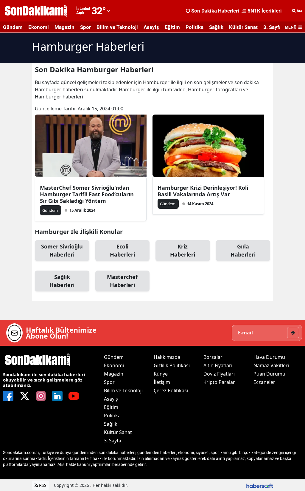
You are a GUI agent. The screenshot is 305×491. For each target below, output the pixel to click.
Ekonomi (38, 27)
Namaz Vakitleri (271, 365)
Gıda (243, 250)
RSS (42, 485)
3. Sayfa (272, 27)
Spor (85, 27)
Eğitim (172, 27)
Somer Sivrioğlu (62, 250)
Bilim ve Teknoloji (117, 27)
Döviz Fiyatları (219, 373)
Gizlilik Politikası (172, 365)
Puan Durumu (269, 373)
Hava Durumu (269, 357)
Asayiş (151, 27)
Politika (194, 27)
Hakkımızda (167, 357)
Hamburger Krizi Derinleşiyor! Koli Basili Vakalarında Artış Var (203, 190)
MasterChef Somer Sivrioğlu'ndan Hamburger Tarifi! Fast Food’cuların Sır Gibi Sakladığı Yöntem (87, 194)
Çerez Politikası (171, 390)
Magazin (64, 27)
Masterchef (122, 280)
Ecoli (122, 250)
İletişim (162, 382)
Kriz (182, 250)
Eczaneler (264, 382)
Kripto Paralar (219, 382)
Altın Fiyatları (217, 365)
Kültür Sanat (243, 27)
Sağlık (216, 27)
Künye (161, 373)
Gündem (13, 27)
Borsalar (212, 357)
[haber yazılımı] (259, 485)
